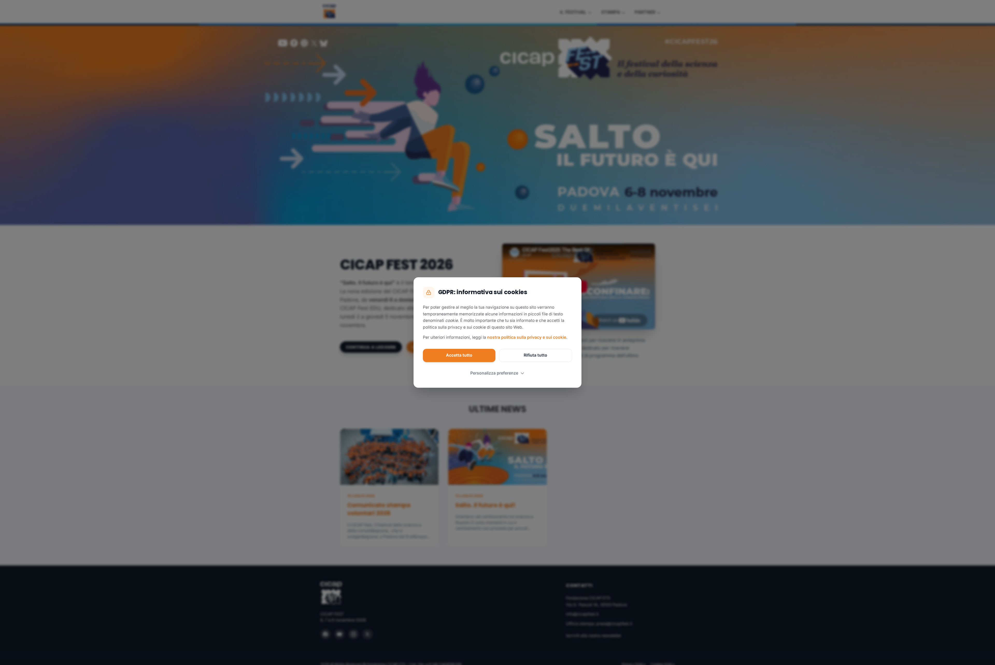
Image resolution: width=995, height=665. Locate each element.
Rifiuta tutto (535, 355)
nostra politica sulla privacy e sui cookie (526, 337)
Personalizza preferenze (494, 373)
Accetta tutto (459, 355)
